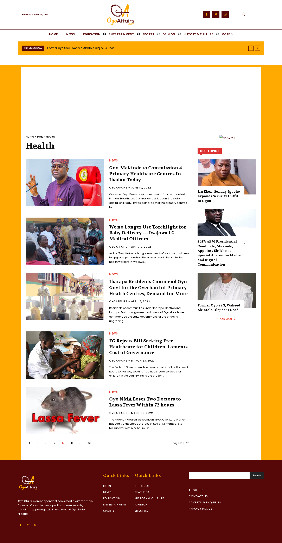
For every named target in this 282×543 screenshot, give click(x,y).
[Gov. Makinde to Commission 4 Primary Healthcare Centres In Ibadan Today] (65, 182)
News (113, 160)
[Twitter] (215, 14)
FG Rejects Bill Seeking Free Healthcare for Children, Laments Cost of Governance (148, 347)
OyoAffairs (118, 188)
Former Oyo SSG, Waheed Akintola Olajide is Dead (81, 48)
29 (89, 443)
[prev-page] (29, 443)
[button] (244, 15)
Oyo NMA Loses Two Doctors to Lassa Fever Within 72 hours (145, 402)
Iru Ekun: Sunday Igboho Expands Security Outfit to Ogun (219, 196)
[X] (35, 525)
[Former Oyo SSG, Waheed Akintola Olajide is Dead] (227, 290)
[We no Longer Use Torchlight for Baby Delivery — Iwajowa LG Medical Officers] (65, 241)
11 (72, 443)
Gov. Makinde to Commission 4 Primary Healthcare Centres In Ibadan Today (145, 174)
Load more (225, 319)
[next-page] (98, 443)
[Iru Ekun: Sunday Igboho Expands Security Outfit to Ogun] (227, 176)
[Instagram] (225, 14)
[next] (257, 48)
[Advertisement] (141, 96)
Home (30, 137)
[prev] (251, 48)
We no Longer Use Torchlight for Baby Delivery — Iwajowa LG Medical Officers (147, 233)
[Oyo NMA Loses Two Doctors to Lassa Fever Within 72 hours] (65, 410)
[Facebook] (206, 14)
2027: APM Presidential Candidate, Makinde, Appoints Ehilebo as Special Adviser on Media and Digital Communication (219, 253)
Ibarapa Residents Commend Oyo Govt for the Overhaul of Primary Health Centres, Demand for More (148, 287)
